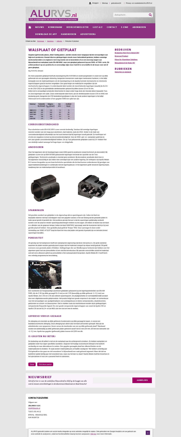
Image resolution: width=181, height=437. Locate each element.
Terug (32, 364)
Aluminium (50, 41)
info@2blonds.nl (34, 408)
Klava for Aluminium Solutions (126, 60)
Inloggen (95, 3)
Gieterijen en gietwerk (123, 72)
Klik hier (93, 434)
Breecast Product (121, 56)
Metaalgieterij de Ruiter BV (125, 63)
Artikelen (59, 41)
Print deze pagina (45, 364)
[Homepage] (92, 15)
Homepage (40, 41)
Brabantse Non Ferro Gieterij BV (127, 53)
